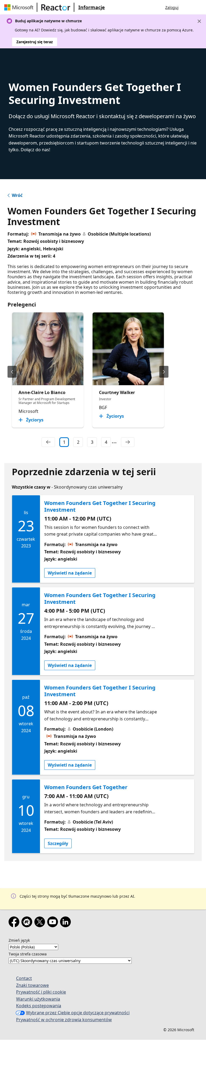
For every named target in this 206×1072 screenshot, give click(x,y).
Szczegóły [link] (58, 843)
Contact (24, 978)
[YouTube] (53, 922)
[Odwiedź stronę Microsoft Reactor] (55, 7)
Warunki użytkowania (38, 999)
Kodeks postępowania (38, 1006)
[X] (40, 922)
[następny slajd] (163, 372)
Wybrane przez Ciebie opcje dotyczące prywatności (78, 1013)
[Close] (199, 21)
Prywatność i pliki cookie (41, 992)
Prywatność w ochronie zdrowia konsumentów (64, 1020)
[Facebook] (15, 922)
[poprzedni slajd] (12, 372)
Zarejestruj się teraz (34, 41)
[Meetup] (27, 922)
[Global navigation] (188, 7)
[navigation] (48, 442)
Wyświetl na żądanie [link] (70, 573)
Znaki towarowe (32, 985)
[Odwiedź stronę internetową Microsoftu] (19, 7)
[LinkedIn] (66, 922)
